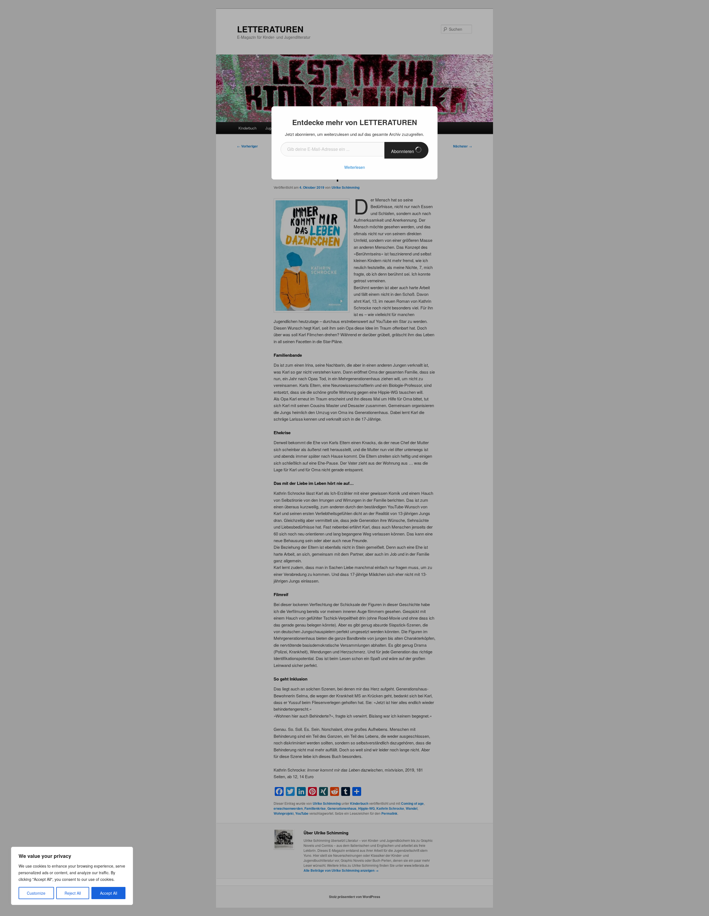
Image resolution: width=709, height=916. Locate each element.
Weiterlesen (354, 167)
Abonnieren (403, 151)
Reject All (73, 893)
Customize (36, 893)
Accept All (108, 893)
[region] (72, 876)
